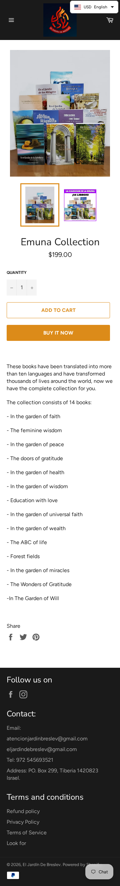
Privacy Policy (23, 822)
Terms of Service (27, 832)
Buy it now (58, 333)
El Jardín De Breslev (42, 864)
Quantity (17, 272)
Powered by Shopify (82, 864)
